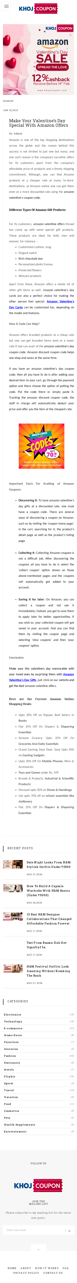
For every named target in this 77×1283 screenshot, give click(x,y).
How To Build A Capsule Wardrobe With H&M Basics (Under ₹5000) (48, 890)
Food (39, 1104)
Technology (39, 1021)
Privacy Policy (26, 1272)
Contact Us (53, 1272)
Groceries (39, 1049)
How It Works (46, 1268)
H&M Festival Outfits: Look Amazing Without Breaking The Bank (48, 971)
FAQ (66, 1268)
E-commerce (39, 1028)
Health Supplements (39, 1124)
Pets (39, 1117)
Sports (39, 1083)
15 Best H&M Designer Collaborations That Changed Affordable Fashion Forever (49, 919)
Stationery (39, 1062)
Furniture (39, 1042)
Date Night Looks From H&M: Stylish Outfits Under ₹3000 (49, 864)
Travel (39, 1090)
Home (12, 1268)
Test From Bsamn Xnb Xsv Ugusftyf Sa (47, 945)
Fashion (8, 100)
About (25, 1268)
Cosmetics (39, 1111)
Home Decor (39, 1035)
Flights (39, 1076)
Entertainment (39, 1131)
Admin (18, 133)
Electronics (39, 1014)
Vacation (39, 1097)
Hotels (39, 1069)
